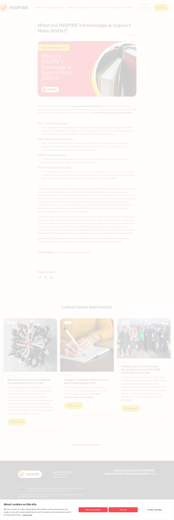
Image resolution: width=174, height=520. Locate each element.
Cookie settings (154, 510)
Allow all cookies (93, 510)
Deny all (123, 510)
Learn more (27, 515)
